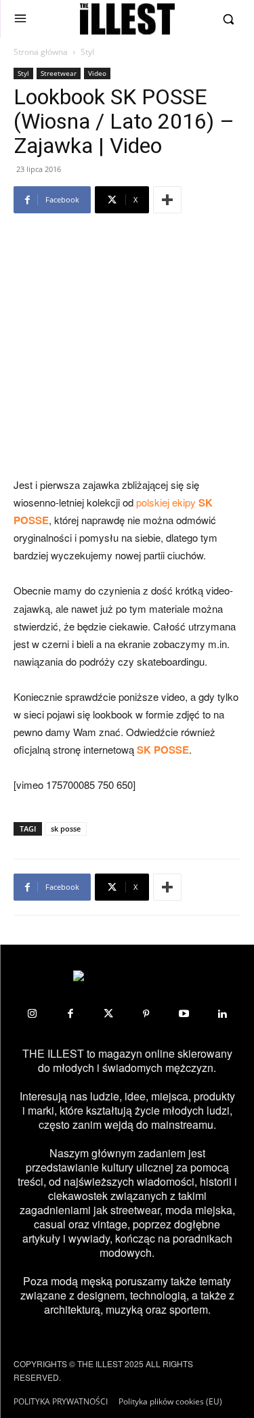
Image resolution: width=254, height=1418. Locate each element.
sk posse (66, 828)
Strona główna (41, 52)
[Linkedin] (222, 1014)
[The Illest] (127, 19)
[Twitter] (108, 1014)
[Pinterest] (146, 1014)
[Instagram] (32, 1014)
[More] (167, 199)
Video (97, 73)
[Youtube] (184, 1014)
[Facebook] (70, 1014)
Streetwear (59, 73)
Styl (87, 52)
